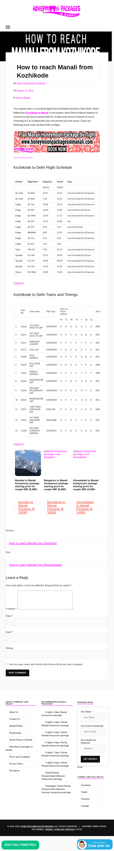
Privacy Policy (16, 763)
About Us (13, 712)
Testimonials (15, 733)
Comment (11, 608)
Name (9, 615)
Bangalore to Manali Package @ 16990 (56, 507)
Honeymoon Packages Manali (31, 83)
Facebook (86, 785)
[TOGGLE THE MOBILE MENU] (8, 27)
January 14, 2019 (25, 90)
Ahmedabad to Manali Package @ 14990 (85, 507)
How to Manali (23, 97)
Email (9, 631)
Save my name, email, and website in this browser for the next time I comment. (46, 664)
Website (9, 648)
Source (18, 283)
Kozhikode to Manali (37, 112)
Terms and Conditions (19, 756)
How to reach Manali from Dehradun (33, 543)
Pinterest (85, 799)
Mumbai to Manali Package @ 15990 (26, 507)
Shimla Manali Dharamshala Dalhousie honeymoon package (53, 775)
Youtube (85, 806)
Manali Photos (16, 726)
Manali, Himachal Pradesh (60, 829)
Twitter (84, 792)
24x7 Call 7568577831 (20, 845)
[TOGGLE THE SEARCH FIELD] (106, 27)
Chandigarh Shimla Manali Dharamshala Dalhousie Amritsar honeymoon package (56, 789)
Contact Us (14, 719)
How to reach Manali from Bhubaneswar (35, 564)
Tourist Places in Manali (20, 739)
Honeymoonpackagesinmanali (37, 826)
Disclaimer (14, 770)
